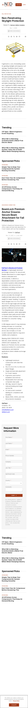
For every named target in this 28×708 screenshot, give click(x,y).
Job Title (8, 468)
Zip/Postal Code (10, 474)
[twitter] (14, 36)
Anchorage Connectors (8, 205)
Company (8, 461)
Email (7, 449)
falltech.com (6, 412)
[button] (3, 5)
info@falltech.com (8, 410)
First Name (9, 437)
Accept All (14, 704)
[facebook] (8, 36)
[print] (25, 36)
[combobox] (14, 483)
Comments (8, 487)
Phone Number (9, 455)
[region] (14, 701)
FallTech (17, 232)
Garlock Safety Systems (17, 25)
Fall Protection (6, 13)
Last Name (9, 443)
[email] (19, 36)
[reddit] (16, 36)
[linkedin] (11, 36)
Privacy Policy (16, 700)
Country (8, 480)
